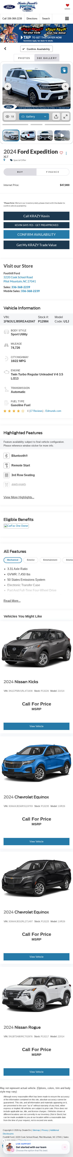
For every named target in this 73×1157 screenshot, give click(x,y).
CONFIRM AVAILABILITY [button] (36, 234)
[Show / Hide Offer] (33, 33)
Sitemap (36, 1130)
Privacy (45, 1130)
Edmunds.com (53, 411)
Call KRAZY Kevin (36, 216)
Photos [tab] (24, 58)
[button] (12, 18)
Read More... (12, 600)
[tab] (13, 560)
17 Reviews (36, 411)
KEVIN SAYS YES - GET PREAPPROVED (36, 225)
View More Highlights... (19, 497)
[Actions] (66, 153)
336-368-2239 (20, 287)
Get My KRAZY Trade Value (36, 245)
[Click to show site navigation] (67, 18)
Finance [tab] (52, 171)
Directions (32, 18)
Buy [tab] (20, 171)
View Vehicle (36, 726)
